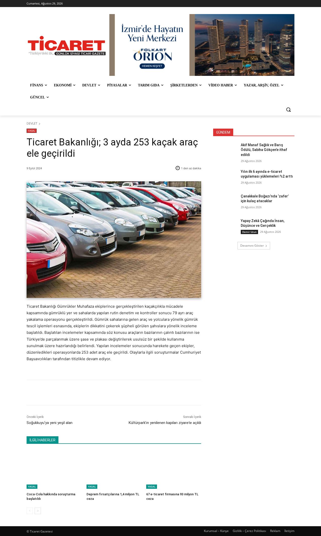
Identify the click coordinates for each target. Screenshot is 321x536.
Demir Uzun (249, 232)
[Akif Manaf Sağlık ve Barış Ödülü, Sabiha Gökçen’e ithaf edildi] (225, 151)
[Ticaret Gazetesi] (67, 45)
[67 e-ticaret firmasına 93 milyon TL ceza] (173, 469)
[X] (73, 393)
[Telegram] (108, 393)
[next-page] (38, 511)
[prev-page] (30, 511)
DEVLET (32, 123)
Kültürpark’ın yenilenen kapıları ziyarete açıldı (165, 422)
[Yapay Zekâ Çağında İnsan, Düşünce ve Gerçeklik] (225, 227)
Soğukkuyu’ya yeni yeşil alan (49, 422)
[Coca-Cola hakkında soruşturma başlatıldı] (54, 469)
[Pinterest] (85, 393)
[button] (288, 109)
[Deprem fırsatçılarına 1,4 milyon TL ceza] (114, 469)
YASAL (31, 130)
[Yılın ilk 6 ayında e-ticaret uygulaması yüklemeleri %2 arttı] (225, 177)
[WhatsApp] (97, 393)
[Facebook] (62, 393)
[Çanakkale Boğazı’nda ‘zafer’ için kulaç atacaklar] (225, 202)
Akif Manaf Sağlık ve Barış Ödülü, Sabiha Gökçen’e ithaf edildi (264, 150)
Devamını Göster (252, 245)
